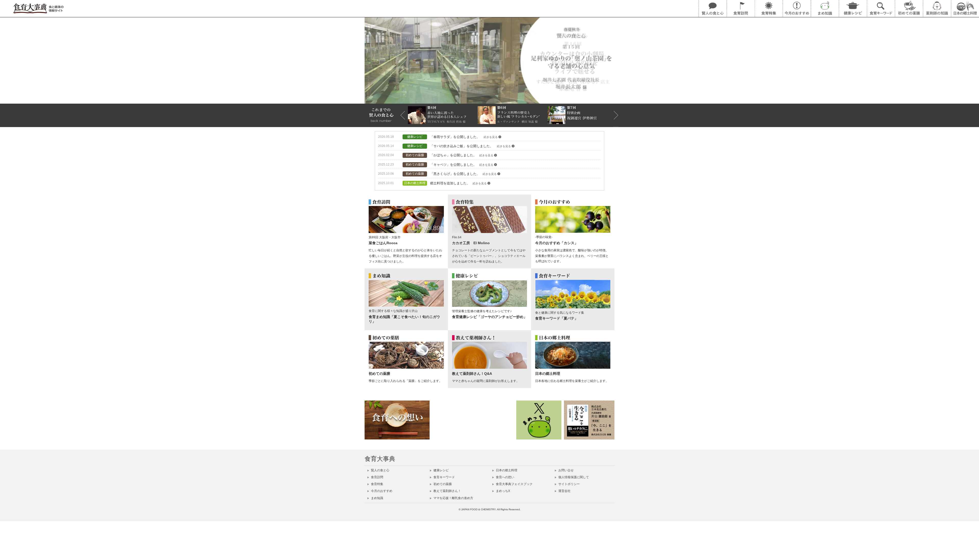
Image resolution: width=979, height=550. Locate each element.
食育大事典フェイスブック (514, 484)
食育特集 (376, 484)
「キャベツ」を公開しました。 (462, 165)
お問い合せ (566, 470)
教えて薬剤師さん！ (447, 491)
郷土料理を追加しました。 (458, 183)
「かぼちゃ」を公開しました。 (462, 155)
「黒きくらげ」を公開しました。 (463, 174)
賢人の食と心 (379, 470)
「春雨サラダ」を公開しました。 (464, 137)
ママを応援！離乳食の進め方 (453, 498)
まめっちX (502, 491)
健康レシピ (441, 470)
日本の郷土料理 (506, 470)
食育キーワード (444, 477)
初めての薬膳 (442, 484)
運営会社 (564, 491)
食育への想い (504, 477)
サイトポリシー (569, 484)
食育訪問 (376, 477)
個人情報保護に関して (573, 477)
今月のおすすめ (381, 491)
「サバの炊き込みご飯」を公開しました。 (471, 146)
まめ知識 (376, 498)
